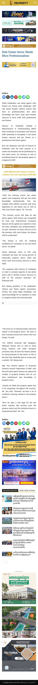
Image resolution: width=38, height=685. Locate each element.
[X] (8, 97)
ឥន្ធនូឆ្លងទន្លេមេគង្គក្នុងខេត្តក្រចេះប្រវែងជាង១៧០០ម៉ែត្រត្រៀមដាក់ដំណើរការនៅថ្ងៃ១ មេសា (23, 520)
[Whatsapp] (20, 97)
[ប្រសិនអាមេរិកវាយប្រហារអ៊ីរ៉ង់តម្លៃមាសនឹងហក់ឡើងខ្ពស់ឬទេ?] (7, 554)
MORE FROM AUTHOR (27, 491)
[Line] (27, 97)
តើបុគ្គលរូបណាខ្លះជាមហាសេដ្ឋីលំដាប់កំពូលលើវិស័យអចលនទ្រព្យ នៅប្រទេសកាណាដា (24, 510)
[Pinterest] (16, 97)
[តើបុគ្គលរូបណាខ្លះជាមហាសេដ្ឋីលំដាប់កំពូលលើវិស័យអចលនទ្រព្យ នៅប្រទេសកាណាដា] (7, 510)
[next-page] (6, 562)
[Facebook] (4, 97)
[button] (3, 3)
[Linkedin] (12, 97)
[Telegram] (24, 97)
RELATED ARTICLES (10, 491)
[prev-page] (3, 562)
